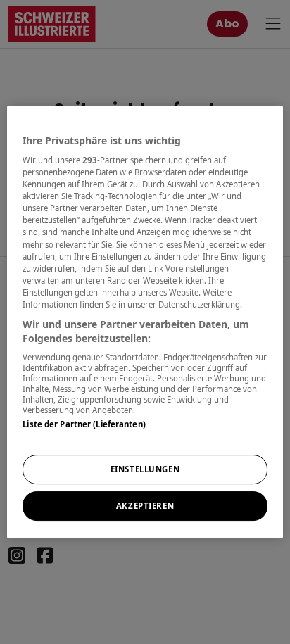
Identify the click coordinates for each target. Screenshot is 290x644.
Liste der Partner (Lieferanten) (84, 424)
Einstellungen (145, 470)
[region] (144, 322)
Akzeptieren (145, 505)
